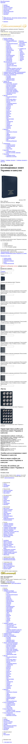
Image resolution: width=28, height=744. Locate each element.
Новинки (21, 41)
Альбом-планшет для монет (10, 552)
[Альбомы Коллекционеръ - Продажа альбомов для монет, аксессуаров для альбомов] (8, 574)
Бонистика (6, 150)
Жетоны (8, 102)
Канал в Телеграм (7, 563)
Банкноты (5, 129)
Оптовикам (6, 12)
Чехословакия (9, 56)
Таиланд (22, 56)
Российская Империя (11, 41)
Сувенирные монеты (11, 103)
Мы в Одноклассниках (9, 566)
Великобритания (10, 55)
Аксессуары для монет (11, 83)
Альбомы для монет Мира (9, 527)
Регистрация (6, 734)
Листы (8, 67)
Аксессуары (9, 148)
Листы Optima (6, 536)
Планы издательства (8, 11)
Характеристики (7, 259)
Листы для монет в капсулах (13, 69)
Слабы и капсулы (10, 146)
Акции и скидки (7, 510)
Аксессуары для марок (11, 90)
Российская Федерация (12, 43)
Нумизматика (6, 143)
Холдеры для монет (11, 85)
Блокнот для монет (8, 534)
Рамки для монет (10, 87)
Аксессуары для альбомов (9, 74)
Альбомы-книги (7, 633)
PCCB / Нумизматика (8, 702)
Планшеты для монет (8, 550)
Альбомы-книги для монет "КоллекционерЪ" (14, 72)
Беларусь (8, 46)
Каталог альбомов (7, 38)
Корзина (3, 2)
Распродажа (6, 10)
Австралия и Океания (11, 131)
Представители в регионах (23, 43)
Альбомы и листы (10, 144)
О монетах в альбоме (8, 260)
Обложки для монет (8, 535)
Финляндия (9, 60)
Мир (7, 139)
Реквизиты (6, 496)
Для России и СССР (11, 63)
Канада (21, 52)
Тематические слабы (11, 89)
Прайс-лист (6, 514)
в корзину (3, 271)
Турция (22, 57)
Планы (5, 484)
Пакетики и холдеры (11, 156)
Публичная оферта (8, 516)
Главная (5, 5)
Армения (8, 105)
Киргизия (8, 113)
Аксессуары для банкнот (12, 91)
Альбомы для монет (10, 160)
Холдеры (8, 147)
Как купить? (22, 44)
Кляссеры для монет (8, 544)
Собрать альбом (7, 258)
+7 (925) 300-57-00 (5, 33)
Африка (8, 134)
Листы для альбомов (8, 530)
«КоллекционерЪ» (5, 252)
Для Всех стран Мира (11, 65)
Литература (9, 94)
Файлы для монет (7, 541)
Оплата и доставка (8, 7)
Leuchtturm (6, 540)
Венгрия (8, 108)
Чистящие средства (11, 92)
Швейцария (9, 59)
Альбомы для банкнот (8, 634)
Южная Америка (10, 138)
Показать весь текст (5, 255)
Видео (5, 262)
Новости (5, 498)
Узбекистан (9, 125)
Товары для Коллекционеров (10, 642)
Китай (21, 55)
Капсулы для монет (11, 86)
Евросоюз (8, 51)
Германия (8, 52)
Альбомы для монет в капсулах (14, 68)
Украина (8, 44)
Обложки (8, 77)
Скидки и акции (7, 8)
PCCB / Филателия (8, 712)
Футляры (8, 76)
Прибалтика (9, 48)
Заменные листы (10, 78)
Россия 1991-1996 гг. (11, 99)
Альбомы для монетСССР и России (8, 525)
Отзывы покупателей (8, 263)
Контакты (5, 14)
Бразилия (22, 54)
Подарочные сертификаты (12, 70)
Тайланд (8, 122)
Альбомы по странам (8, 39)
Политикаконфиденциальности (8, 518)
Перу (21, 60)
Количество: (4, 272)
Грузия (8, 109)
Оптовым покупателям (9, 558)
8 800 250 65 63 (15, 17)
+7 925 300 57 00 (7, 742)
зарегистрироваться (9, 477)
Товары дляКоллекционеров (7, 82)
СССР (7, 42)
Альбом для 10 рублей (8, 553)
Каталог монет (7, 568)
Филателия (6, 153)
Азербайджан (9, 104)
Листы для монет (7, 543)
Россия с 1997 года (11, 100)
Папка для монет (7, 545)
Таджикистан (9, 121)
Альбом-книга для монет (9, 549)
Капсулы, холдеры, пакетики (13, 152)
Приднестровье (10, 50)
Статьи (5, 499)
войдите (19, 475)
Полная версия (4, 585)
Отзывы (21, 46)
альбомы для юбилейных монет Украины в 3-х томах (14, 253)
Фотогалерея (6, 500)
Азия (7, 133)
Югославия (9, 57)
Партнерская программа (9, 559)
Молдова (8, 116)
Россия (8, 130)
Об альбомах (6, 6)
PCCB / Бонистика (8, 708)
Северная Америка (11, 137)
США (21, 51)
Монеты (5, 95)
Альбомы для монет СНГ (9, 528)
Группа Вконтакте (7, 564)
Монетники (6, 554)
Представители (7, 491)
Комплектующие (10, 79)
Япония (22, 59)
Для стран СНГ (10, 64)
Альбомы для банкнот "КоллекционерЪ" (13, 73)
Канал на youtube (7, 567)
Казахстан (8, 47)
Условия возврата (7, 519)
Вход (4, 733)
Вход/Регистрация (5, 1)
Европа (8, 135)
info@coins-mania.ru (8, 19)
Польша (8, 54)
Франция (8, 128)
